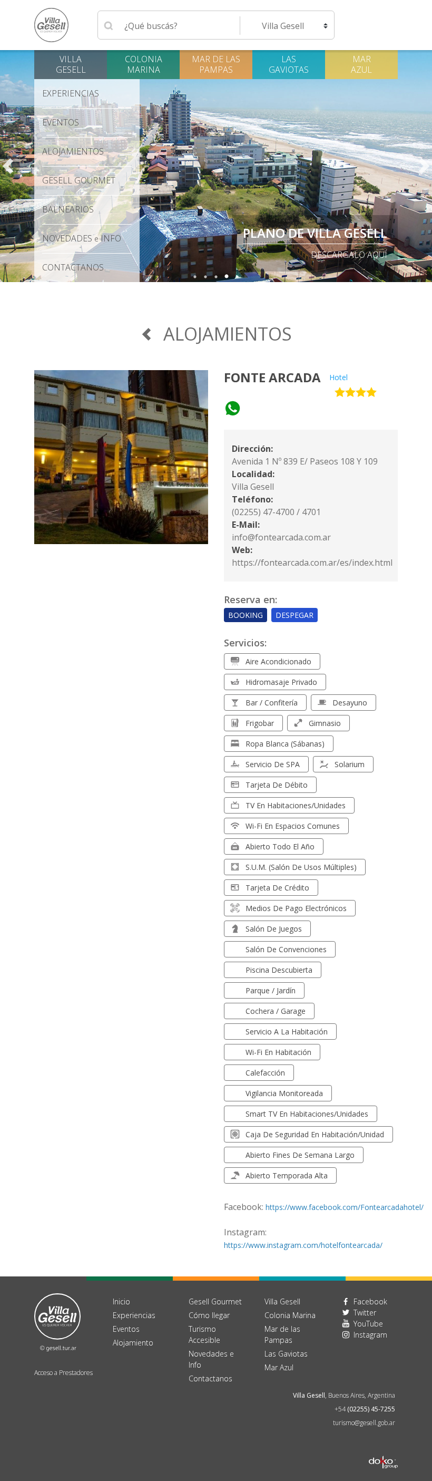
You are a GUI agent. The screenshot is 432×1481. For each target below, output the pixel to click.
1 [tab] (195, 277)
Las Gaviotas (289, 64)
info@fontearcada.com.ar (281, 537)
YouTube (368, 1324)
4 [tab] (226, 277)
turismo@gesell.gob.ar (364, 1422)
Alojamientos (73, 151)
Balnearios (68, 209)
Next (424, 166)
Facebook (370, 1301)
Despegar (294, 615)
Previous (8, 166)
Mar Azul (361, 64)
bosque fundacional (339, 254)
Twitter (365, 1313)
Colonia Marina (143, 64)
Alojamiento (133, 1343)
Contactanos (210, 1378)
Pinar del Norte (333, 232)
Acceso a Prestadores (63, 1372)
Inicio (121, 1301)
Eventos (60, 122)
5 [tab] (237, 277)
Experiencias (134, 1315)
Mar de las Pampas (216, 64)
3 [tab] (216, 277)
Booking (245, 615)
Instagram (370, 1335)
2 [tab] (205, 277)
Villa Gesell (71, 64)
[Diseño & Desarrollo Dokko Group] (383, 1449)
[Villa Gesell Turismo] (57, 1321)
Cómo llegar (209, 1315)
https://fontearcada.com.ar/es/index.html (312, 562)
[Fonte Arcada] (121, 463)
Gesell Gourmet (78, 180)
